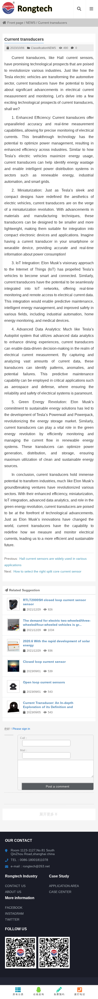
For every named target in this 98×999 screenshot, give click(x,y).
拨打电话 (79, 994)
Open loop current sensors (44, 682)
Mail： (24, 750)
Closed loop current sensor (44, 661)
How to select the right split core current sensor (47, 571)
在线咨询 (38, 994)
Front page (15, 22)
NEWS (30, 22)
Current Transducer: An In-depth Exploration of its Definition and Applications (48, 707)
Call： (24, 738)
